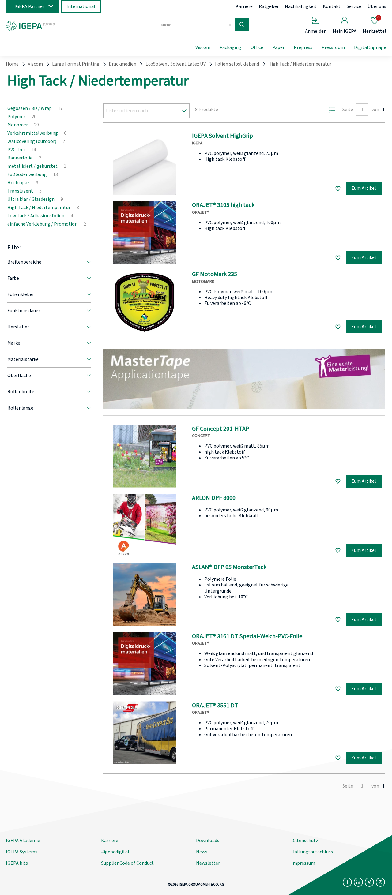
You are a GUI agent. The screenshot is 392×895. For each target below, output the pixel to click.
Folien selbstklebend (237, 64)
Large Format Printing (76, 64)
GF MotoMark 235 (214, 274)
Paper (278, 47)
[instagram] (380, 882)
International (80, 6)
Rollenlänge (20, 408)
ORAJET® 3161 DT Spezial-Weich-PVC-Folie (247, 636)
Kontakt (332, 6)
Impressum (303, 863)
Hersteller (18, 327)
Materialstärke (23, 359)
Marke (13, 343)
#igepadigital (115, 851)
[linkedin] (358, 882)
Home (12, 64)
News (201, 851)
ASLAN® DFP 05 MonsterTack (229, 567)
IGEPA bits (17, 863)
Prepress (303, 47)
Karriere (244, 6)
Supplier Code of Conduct (127, 863)
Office (257, 47)
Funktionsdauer (23, 310)
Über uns (377, 6)
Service (354, 6)
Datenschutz (304, 840)
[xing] (369, 882)
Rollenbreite (20, 391)
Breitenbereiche (24, 262)
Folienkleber (20, 294)
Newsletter (208, 863)
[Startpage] (56, 25)
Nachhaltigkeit (301, 6)
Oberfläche (19, 375)
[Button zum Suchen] (242, 24)
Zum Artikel (363, 188)
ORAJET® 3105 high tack (223, 205)
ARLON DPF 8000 (214, 498)
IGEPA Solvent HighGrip (222, 136)
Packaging (230, 47)
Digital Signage (370, 47)
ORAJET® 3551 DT (215, 705)
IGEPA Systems (21, 851)
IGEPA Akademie (23, 840)
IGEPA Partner (29, 6)
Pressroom (333, 47)
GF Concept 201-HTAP (220, 429)
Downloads (207, 840)
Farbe (13, 278)
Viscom (202, 47)
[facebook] (347, 882)
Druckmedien (122, 64)
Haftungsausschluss (312, 851)
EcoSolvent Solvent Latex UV (175, 64)
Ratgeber (269, 6)
